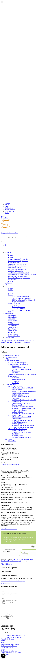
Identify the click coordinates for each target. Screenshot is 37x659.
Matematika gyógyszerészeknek (17, 264)
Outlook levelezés (10, 209)
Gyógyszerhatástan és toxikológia (18, 259)
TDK (6, 284)
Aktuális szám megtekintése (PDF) (15, 635)
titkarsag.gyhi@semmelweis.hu (10, 464)
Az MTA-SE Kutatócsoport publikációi (24, 400)
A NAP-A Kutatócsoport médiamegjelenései (19, 411)
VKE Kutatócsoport (11, 357)
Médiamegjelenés (17, 435)
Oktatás (7, 254)
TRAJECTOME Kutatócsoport (21, 310)
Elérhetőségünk (9, 337)
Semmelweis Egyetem (7, 639)
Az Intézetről (8, 252)
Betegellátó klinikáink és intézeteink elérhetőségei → (13, 580)
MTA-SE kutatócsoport (15, 386)
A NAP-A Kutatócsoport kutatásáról (23, 406)
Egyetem (7, 203)
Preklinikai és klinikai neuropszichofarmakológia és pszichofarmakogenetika (17, 269)
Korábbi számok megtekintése (14, 637)
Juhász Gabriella (13, 327)
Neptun (7, 204)
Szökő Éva (11, 322)
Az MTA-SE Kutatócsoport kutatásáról (24, 391)
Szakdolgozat (12, 279)
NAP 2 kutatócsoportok (20, 341)
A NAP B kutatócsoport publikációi (22, 427)
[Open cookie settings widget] (3, 656)
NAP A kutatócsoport (18, 307)
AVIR (2, 642)
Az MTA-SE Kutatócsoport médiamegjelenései (20, 394)
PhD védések (12, 441)
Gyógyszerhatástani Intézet (9, 233)
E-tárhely (3, 649)
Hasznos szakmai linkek (12, 355)
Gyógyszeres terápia (14, 262)
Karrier (7, 213)
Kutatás (7, 286)
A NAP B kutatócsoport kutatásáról (22, 420)
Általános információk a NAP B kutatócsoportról (21, 417)
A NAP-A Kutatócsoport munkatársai (23, 408)
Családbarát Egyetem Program (10, 644)
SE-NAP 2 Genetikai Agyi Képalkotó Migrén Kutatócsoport (23, 301)
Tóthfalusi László (13, 324)
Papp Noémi (12, 329)
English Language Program (9, 651)
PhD (9, 312)
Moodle (7, 206)
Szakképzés (8, 283)
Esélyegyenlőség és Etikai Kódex (11, 652)
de (5, 245)
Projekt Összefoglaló (18, 430)
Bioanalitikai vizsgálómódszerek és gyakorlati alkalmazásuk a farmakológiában (22, 275)
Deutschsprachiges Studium (9, 646)
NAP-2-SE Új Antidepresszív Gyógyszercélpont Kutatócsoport (22, 297)
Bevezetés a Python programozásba (19, 278)
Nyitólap (3, 341)
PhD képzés (8, 439)
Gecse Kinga (12, 332)
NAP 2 (10, 295)
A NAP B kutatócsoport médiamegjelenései (19, 423)
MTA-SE (15, 305)
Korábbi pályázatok (14, 303)
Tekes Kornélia (12, 325)
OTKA (10, 293)
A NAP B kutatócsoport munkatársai (23, 425)
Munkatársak (16, 371)
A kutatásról (15, 366)
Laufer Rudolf (12, 330)
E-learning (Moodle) (7, 647)
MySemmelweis (9, 211)
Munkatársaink (9, 313)
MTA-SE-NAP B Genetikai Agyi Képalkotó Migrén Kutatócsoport (17, 560)
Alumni (3, 640)
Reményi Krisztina (14, 336)
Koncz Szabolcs (13, 334)
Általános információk (18, 367)
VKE (10, 291)
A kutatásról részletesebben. (9, 529)
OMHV (10, 281)
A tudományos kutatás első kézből (18, 273)
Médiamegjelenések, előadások (21, 369)
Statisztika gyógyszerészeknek (17, 266)
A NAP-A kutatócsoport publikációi (23, 413)
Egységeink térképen (5, 583)
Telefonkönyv (9, 208)
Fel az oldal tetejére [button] (6, 564)
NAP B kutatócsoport (18, 308)
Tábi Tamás (11, 319)
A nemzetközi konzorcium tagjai (21, 432)
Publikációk (15, 372)
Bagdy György (12, 320)
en (5, 244)
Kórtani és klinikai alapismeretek (18, 261)
